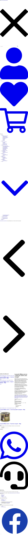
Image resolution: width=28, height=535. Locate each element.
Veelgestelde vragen (5, 217)
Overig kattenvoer (5, 143)
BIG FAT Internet (8, 502)
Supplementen (4, 149)
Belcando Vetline (5, 136)
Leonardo (4, 142)
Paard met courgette (23, 396)
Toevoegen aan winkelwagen (18, 401)
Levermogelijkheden (5, 218)
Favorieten (2, 495)
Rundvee (2, 153)
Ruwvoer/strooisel (5, 147)
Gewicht (16, 399)
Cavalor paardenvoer (5, 145)
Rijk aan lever (22, 395)
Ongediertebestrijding (5, 215)
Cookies (2, 506)
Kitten (15, 396)
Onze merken (3, 500)
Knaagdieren (2, 159)
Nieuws (2, 219)
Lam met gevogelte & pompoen (20, 397)
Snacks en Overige (5, 150)
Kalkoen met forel (18, 396)
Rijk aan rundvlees (19, 395)
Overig (4, 140)
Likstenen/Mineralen (5, 148)
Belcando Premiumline (5, 137)
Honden (2, 135)
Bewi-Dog (4, 138)
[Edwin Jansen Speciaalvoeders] (4, 0)
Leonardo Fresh (5, 141)
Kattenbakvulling (5, 144)
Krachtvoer (4, 151)
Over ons (2, 499)
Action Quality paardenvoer (6, 146)
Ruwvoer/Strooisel (5, 160)
